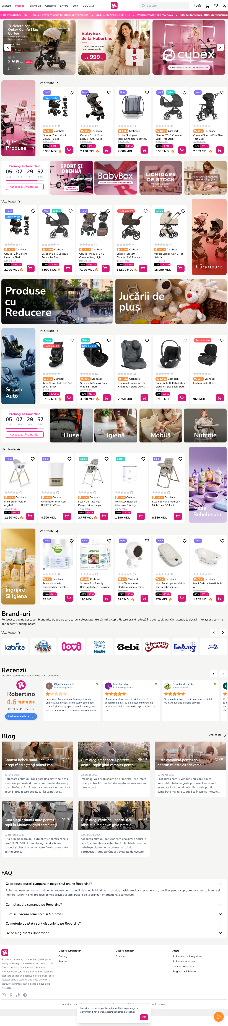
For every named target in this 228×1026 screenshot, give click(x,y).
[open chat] (219, 1017)
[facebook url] (11, 995)
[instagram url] (3, 995)
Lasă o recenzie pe (19, 716)
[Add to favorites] (71, 92)
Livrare (64, 5)
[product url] (58, 107)
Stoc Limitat (51, 98)
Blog (75, 5)
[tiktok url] (18, 995)
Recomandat (126, 211)
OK (144, 1017)
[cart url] (207, 6)
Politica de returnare (183, 961)
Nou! (47, 92)
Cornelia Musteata (182, 684)
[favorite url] (216, 6)
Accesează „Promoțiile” (25, 187)
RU (196, 6)
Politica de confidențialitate (187, 956)
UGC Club (88, 5)
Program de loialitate (184, 971)
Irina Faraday (120, 684)
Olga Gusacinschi (64, 684)
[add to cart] (69, 150)
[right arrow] (220, 47)
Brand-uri (35, 5)
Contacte (50, 5)
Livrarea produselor (183, 966)
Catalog (62, 956)
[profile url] (224, 6)
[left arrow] (7, 47)
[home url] (114, 5)
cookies (131, 1012)
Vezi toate (47, 83)
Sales (170, 92)
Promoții (20, 5)
